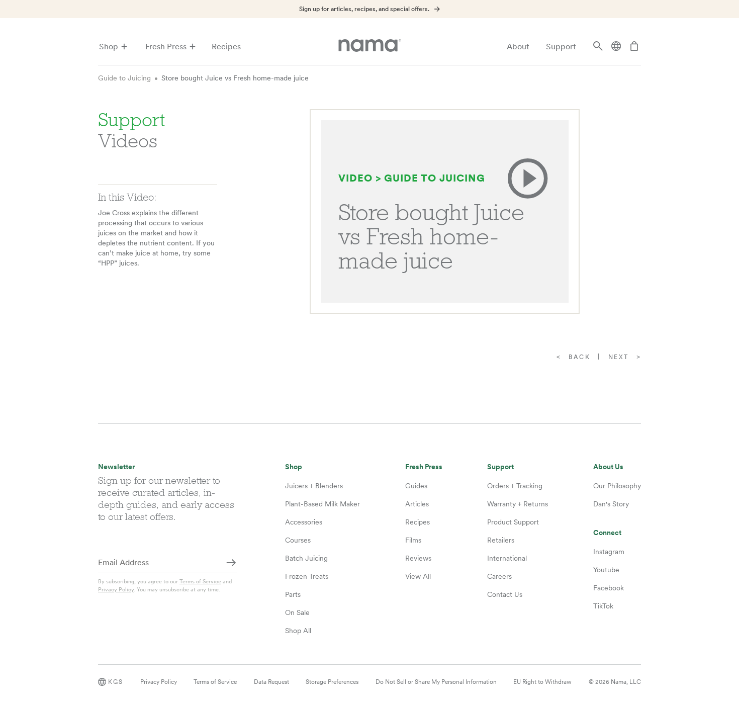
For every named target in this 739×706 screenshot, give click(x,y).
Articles (417, 504)
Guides (416, 486)
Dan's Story (611, 504)
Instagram (608, 552)
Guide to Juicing (124, 78)
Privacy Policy (116, 589)
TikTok (603, 606)
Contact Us (504, 594)
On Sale (297, 612)
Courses (298, 540)
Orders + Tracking (514, 486)
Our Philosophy (617, 486)
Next (618, 357)
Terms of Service (200, 581)
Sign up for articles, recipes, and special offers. (364, 9)
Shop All (298, 631)
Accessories (303, 522)
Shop (108, 46)
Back (579, 357)
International (507, 558)
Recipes (226, 46)
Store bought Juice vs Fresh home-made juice (235, 78)
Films (413, 540)
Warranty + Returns (517, 504)
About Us (608, 467)
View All (418, 576)
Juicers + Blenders (314, 486)
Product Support (513, 522)
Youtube (606, 570)
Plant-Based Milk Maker (322, 504)
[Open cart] (634, 47)
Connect (607, 533)
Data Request (271, 681)
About (518, 46)
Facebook (608, 588)
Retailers (500, 540)
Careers (499, 576)
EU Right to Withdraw (542, 681)
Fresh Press (166, 46)
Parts (293, 594)
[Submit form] (231, 563)
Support (561, 46)
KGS (115, 681)
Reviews (418, 558)
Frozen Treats (306, 576)
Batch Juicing (306, 558)
